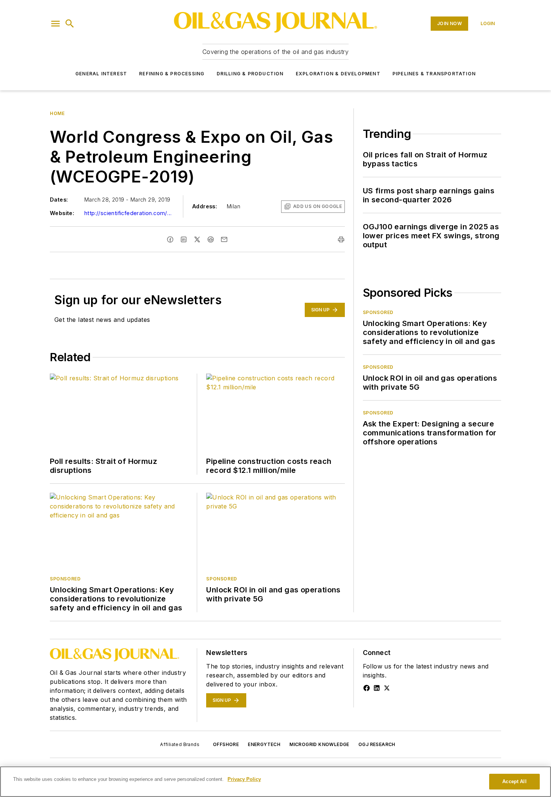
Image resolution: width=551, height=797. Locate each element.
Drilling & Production (250, 73)
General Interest (101, 73)
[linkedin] (183, 239)
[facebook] (170, 239)
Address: (204, 206)
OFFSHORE (226, 744)
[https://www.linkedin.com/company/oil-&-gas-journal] (376, 688)
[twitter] (197, 239)
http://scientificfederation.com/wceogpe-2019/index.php (129, 213)
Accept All (514, 781)
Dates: (59, 199)
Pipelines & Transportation (434, 73)
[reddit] (210, 239)
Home (57, 113)
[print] (341, 239)
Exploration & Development (338, 73)
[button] (55, 23)
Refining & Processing (171, 73)
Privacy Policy (244, 779)
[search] (69, 23)
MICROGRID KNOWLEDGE (319, 744)
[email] (224, 239)
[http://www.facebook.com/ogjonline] (366, 688)
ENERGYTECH (264, 744)
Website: (62, 213)
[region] (275, 781)
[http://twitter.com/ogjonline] (387, 688)
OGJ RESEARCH (376, 744)
